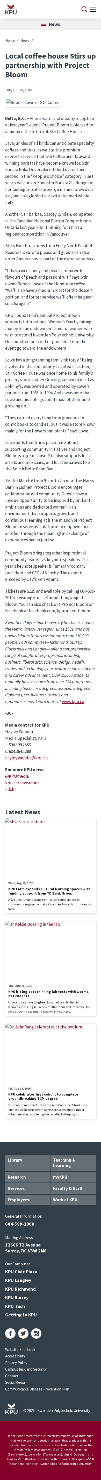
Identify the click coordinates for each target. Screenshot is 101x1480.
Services (16, 1188)
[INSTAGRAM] (36, 1333)
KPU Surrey (16, 1297)
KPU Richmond (20, 1289)
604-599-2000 (19, 1224)
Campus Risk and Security (26, 1369)
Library (15, 1160)
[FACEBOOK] (10, 1333)
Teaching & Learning (64, 1162)
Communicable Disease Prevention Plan (37, 1389)
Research (17, 1177)
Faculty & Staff (67, 1188)
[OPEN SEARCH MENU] (84, 9)
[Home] (36, 9)
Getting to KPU (21, 1315)
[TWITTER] (23, 1333)
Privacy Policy (16, 1362)
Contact (11, 1375)
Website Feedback (20, 1349)
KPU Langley (18, 1280)
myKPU (60, 1177)
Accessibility (15, 1356)
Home (10, 40)
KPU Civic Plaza (21, 1272)
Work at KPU (65, 1200)
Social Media (15, 1382)
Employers (18, 1200)
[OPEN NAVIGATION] (93, 9)
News (25, 40)
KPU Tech (15, 1306)
